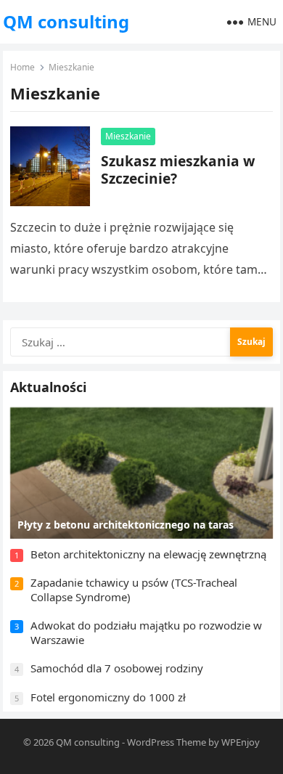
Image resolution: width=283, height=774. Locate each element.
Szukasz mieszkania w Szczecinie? (178, 169)
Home (22, 67)
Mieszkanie (128, 136)
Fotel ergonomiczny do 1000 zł (108, 697)
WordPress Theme (166, 742)
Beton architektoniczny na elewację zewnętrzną (148, 554)
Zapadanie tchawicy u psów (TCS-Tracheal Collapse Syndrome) (133, 589)
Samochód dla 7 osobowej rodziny (116, 668)
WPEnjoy (240, 742)
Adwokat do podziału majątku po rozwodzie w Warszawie (146, 632)
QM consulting (66, 21)
